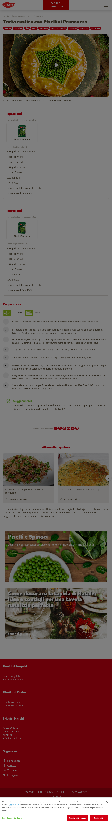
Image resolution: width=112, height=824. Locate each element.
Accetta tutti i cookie (77, 818)
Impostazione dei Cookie (12, 818)
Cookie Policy (14, 805)
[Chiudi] (107, 802)
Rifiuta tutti (99, 818)
